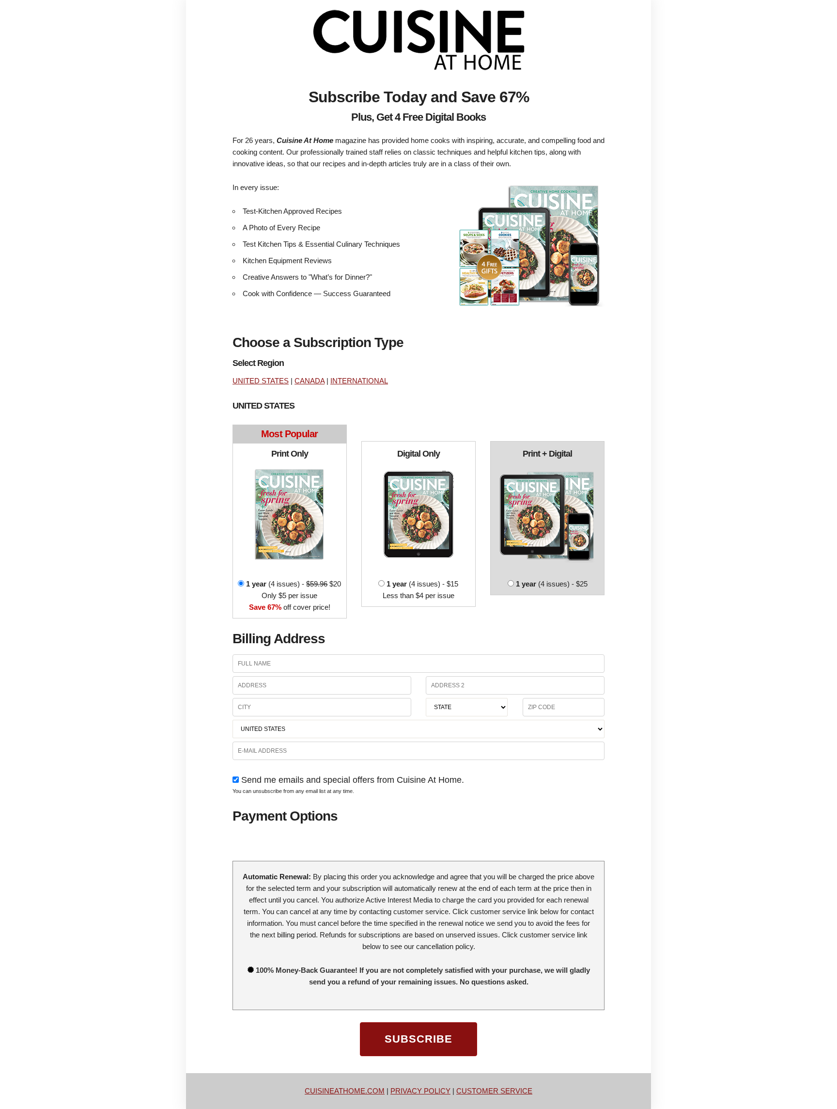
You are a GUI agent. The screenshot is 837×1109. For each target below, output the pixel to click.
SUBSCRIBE (418, 1039)
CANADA (309, 381)
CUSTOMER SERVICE (494, 1091)
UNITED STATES (260, 381)
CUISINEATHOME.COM (345, 1091)
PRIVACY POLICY (420, 1091)
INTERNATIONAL (359, 381)
